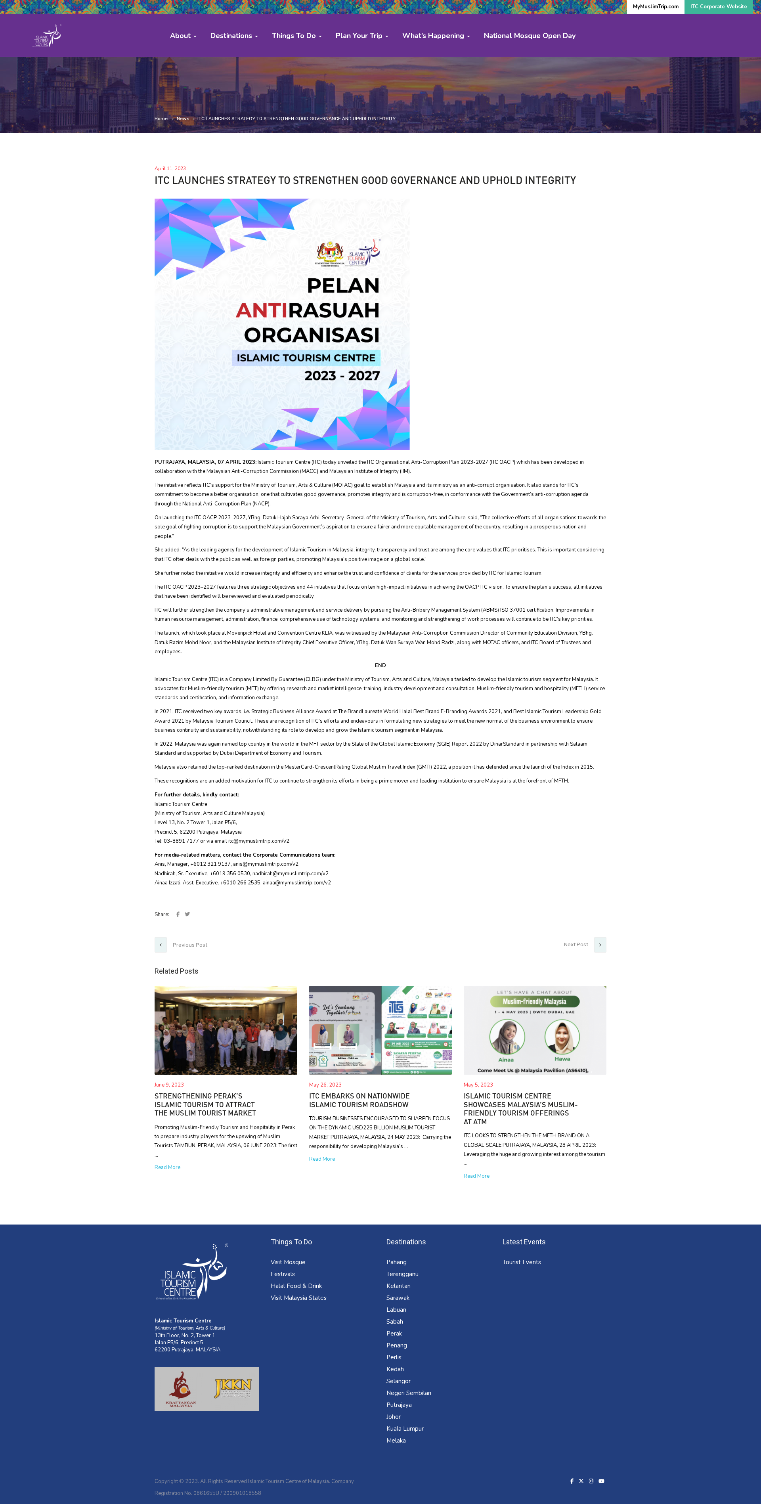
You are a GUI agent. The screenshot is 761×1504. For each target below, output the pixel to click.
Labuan (396, 1310)
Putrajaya (399, 1405)
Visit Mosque (288, 1262)
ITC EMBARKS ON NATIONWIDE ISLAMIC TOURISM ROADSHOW (359, 1100)
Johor (393, 1417)
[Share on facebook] (178, 914)
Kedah (395, 1369)
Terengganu (402, 1274)
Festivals (283, 1274)
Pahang (396, 1262)
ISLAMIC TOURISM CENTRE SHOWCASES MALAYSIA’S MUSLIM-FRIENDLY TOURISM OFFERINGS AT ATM (521, 1108)
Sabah (394, 1322)
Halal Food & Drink (296, 1286)
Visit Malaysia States (299, 1298)
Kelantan (398, 1286)
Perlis (394, 1357)
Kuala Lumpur (405, 1429)
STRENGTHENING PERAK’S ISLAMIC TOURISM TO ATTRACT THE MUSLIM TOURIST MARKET (205, 1104)
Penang (396, 1345)
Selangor (398, 1381)
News (183, 118)
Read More (167, 1167)
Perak (394, 1334)
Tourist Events (522, 1262)
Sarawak (397, 1298)
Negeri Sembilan (408, 1393)
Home (161, 118)
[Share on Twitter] (187, 914)
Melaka (396, 1441)
